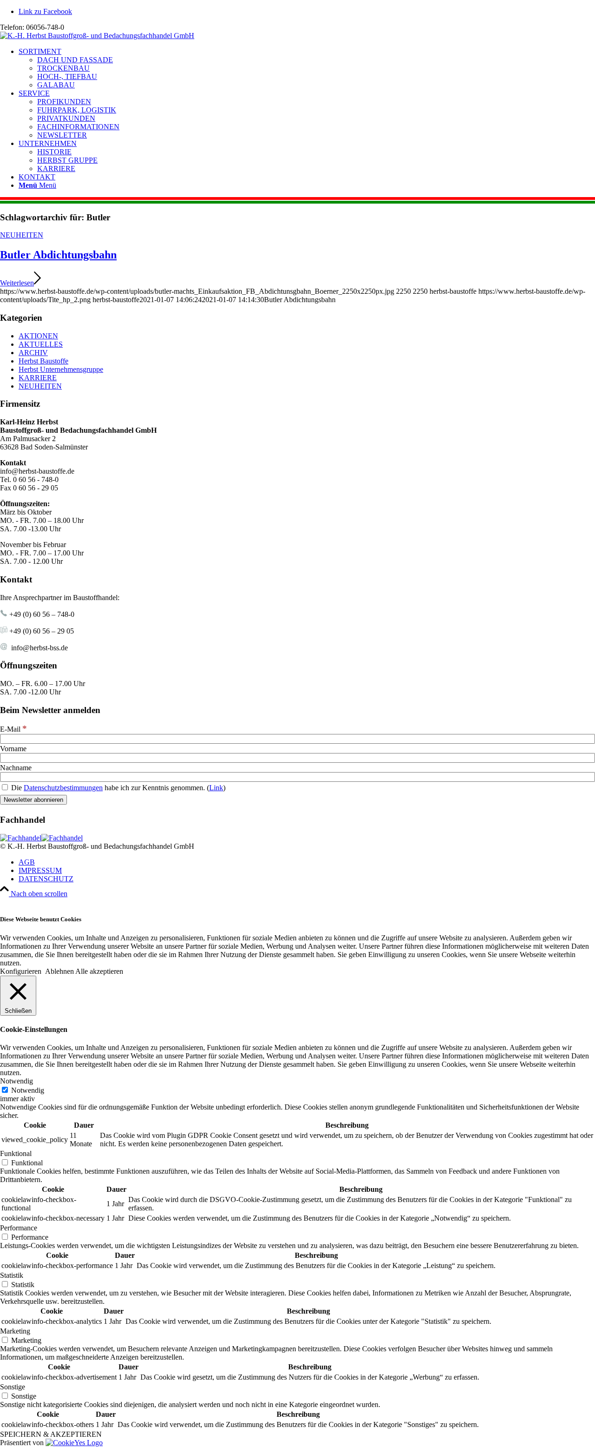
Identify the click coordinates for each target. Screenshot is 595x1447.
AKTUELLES (41, 344)
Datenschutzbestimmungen (63, 788)
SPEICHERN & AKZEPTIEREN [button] (51, 1434)
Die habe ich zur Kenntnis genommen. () (117, 788)
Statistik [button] (11, 1275)
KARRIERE (38, 378)
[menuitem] (307, 68)
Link (216, 788)
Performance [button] (18, 1228)
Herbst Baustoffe (43, 361)
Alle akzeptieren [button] (99, 971)
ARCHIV (33, 353)
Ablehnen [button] (59, 971)
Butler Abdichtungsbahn (58, 255)
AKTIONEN (38, 336)
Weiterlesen (17, 283)
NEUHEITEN (21, 235)
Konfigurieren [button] (20, 971)
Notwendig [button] (16, 1081)
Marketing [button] (15, 1331)
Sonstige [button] (12, 1387)
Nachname (16, 768)
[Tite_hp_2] (97, 36)
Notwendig (27, 1090)
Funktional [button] (16, 1153)
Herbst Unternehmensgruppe (61, 369)
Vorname (13, 749)
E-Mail (13, 729)
